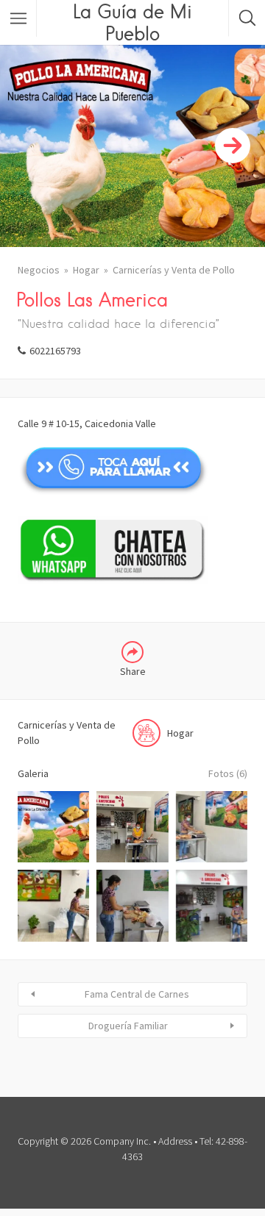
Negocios (39, 269)
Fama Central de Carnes (137, 994)
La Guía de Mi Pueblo (132, 22)
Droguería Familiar (128, 1025)
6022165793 (55, 350)
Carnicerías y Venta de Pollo (174, 269)
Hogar (86, 269)
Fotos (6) (227, 773)
